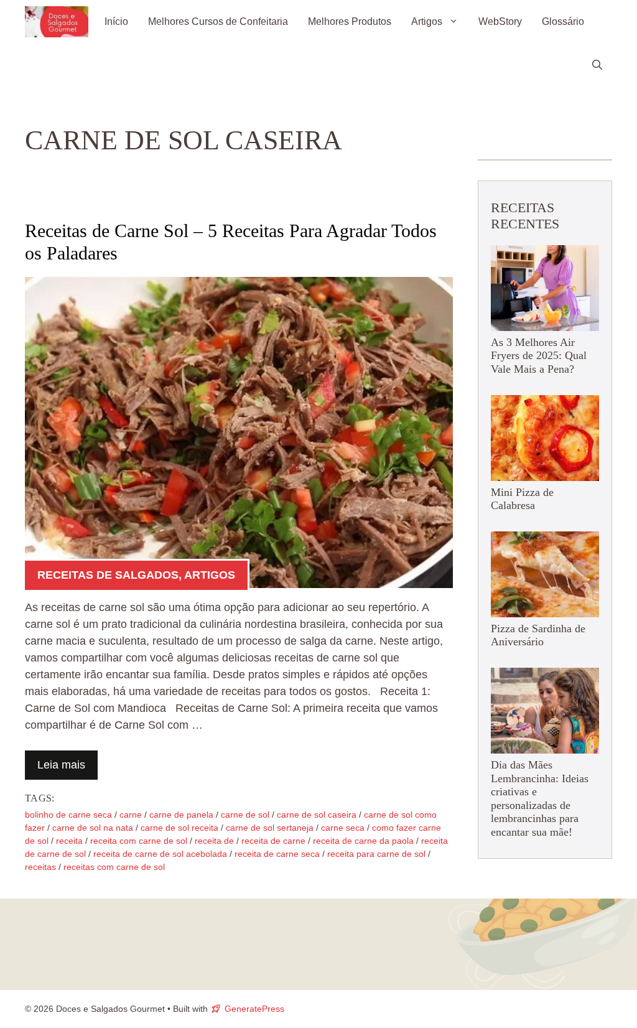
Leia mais (61, 765)
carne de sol (245, 815)
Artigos (426, 21)
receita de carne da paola (363, 841)
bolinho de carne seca (68, 815)
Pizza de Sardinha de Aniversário (538, 635)
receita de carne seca (277, 854)
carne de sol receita (179, 828)
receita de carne (273, 841)
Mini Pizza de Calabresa (522, 499)
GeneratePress (254, 1009)
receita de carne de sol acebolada (160, 854)
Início (116, 21)
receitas (40, 867)
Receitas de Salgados (108, 575)
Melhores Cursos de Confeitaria (218, 21)
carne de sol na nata (92, 828)
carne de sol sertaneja (270, 828)
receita (69, 841)
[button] (597, 65)
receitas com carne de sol (114, 867)
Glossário (563, 21)
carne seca (343, 828)
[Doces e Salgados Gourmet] (56, 22)
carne (130, 815)
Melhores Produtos (349, 21)
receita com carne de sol (138, 841)
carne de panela (181, 815)
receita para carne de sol (376, 854)
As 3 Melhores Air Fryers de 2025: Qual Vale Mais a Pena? (539, 355)
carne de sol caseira (316, 815)
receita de (214, 841)
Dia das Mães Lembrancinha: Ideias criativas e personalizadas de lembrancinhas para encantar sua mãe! (539, 798)
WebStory (500, 21)
